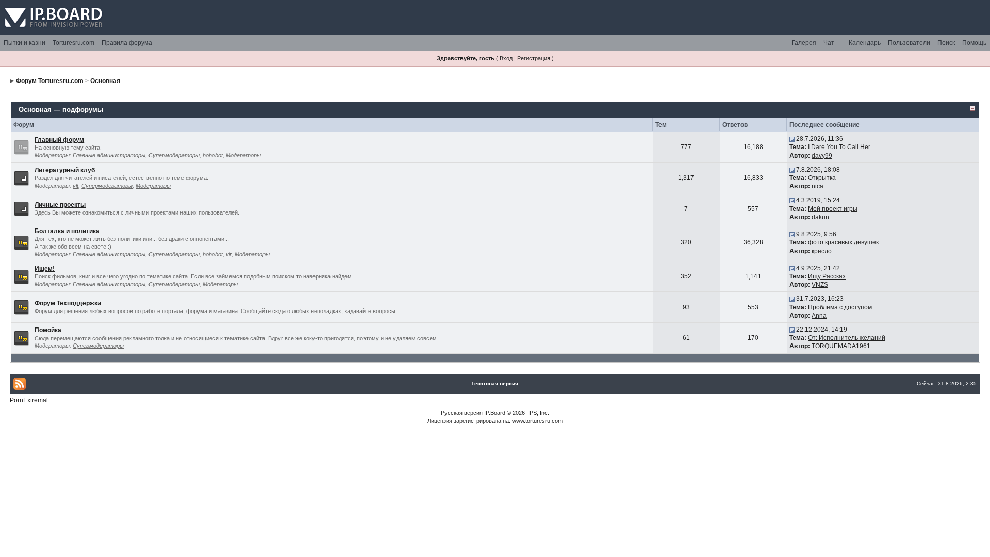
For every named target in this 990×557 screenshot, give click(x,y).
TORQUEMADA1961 (841, 346)
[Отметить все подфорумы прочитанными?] (21, 177)
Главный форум (59, 139)
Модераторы (243, 155)
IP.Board (494, 412)
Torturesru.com (73, 42)
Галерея (803, 42)
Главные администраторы (109, 155)
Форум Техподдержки (68, 303)
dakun (820, 217)
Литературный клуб (65, 170)
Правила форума (127, 42)
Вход (506, 58)
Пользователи (909, 42)
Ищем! (45, 268)
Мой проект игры (832, 208)
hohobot (213, 155)
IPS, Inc (538, 412)
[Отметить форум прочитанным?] (21, 242)
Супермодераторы (174, 155)
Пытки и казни (24, 42)
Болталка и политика (67, 231)
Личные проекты (60, 204)
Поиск (946, 42)
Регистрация (533, 58)
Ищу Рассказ (827, 276)
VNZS (820, 284)
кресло (822, 251)
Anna (819, 315)
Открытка (822, 178)
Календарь (865, 42)
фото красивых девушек (843, 242)
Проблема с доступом (840, 307)
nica (817, 186)
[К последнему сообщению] (792, 138)
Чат (828, 42)
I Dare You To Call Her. (839, 147)
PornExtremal (29, 400)
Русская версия (462, 412)
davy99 (822, 155)
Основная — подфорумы (61, 109)
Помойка (48, 330)
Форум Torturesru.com (50, 81)
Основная (105, 81)
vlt (75, 186)
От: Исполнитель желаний (846, 337)
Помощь (974, 42)
